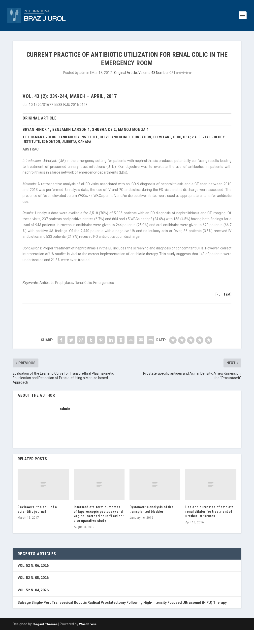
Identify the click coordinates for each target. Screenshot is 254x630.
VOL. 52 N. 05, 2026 (33, 578)
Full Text (223, 294)
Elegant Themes (45, 624)
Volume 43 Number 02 (155, 73)
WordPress (87, 624)
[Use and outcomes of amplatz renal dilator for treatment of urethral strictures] (210, 484)
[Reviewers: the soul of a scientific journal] (43, 484)
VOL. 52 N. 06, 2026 (33, 566)
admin (84, 73)
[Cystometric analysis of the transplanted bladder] (154, 484)
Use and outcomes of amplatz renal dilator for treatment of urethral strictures (209, 511)
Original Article (125, 73)
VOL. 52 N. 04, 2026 (33, 590)
